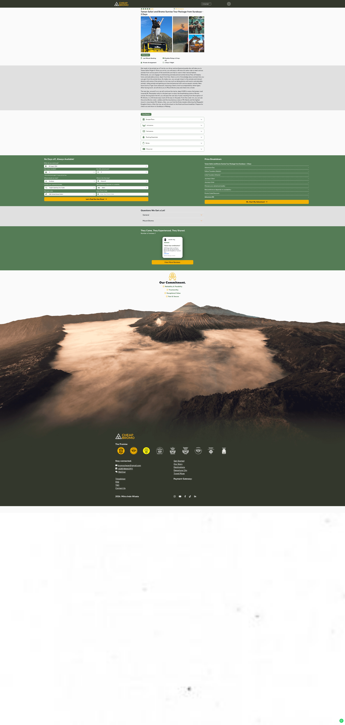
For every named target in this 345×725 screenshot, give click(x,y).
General (146, 215)
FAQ (117, 482)
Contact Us (120, 488)
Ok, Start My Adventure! (256, 202)
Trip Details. (146, 114)
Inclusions (150, 125)
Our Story (178, 464)
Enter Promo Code (102, 191)
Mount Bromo (148, 221)
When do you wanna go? (51, 163)
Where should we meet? (51, 178)
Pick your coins (48, 191)
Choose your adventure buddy (53, 184)
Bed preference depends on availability (108, 184)
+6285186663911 (125, 468)
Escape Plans (150, 119)
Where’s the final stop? (103, 178)
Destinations (179, 467)
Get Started (179, 461)
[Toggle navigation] (228, 4)
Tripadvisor (120, 479)
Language (205, 4)
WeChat (122, 472)
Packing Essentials (152, 137)
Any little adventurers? (102, 169)
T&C (117, 485)
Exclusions (149, 131)
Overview (145, 55)
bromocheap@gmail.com (129, 465)
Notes (148, 143)
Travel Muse (179, 473)
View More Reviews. (172, 262)
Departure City (180, 470)
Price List (149, 149)
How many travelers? (50, 169)
